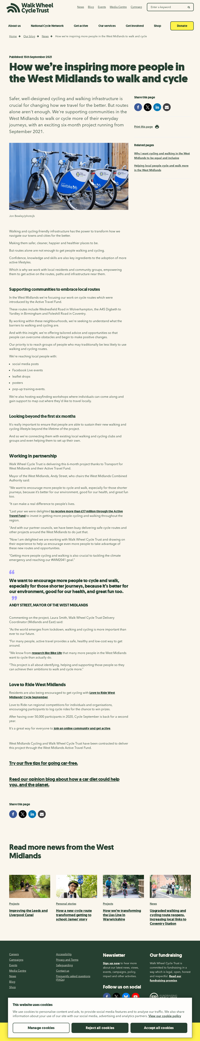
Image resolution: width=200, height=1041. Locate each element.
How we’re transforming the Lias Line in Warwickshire (122, 915)
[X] (116, 997)
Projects (14, 903)
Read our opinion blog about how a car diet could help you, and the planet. (64, 782)
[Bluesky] (126, 997)
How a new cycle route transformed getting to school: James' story (74, 915)
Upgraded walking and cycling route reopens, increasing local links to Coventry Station (168, 917)
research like (47, 653)
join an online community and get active (82, 728)
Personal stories (66, 903)
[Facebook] (107, 997)
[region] (100, 1019)
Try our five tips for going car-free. (43, 763)
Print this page (143, 126)
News (45, 36)
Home (13, 36)
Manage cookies (41, 1028)
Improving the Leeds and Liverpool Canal (28, 912)
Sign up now (111, 963)
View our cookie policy (164, 1016)
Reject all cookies (100, 1028)
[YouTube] (135, 997)
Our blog (29, 36)
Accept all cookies (159, 1028)
